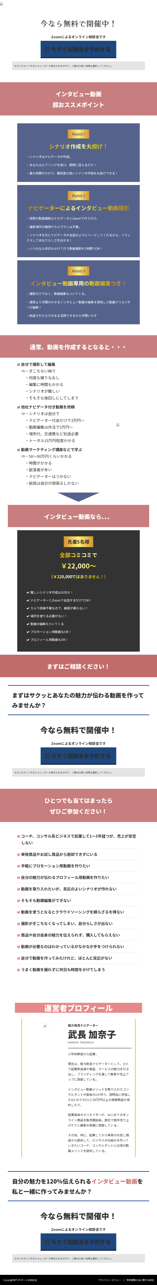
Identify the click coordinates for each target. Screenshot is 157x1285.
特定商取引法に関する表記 (140, 1280)
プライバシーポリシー (109, 1280)
